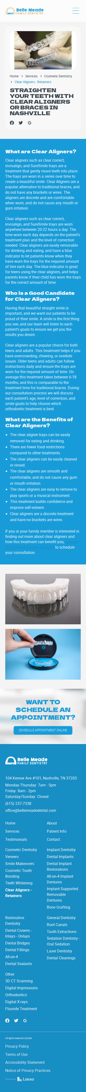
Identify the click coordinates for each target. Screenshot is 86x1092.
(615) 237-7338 (18, 803)
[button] (76, 11)
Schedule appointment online (43, 730)
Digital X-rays (16, 1001)
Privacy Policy (17, 1046)
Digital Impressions (21, 987)
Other (9, 974)
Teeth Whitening (18, 883)
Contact (53, 839)
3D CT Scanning (19, 981)
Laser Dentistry (59, 951)
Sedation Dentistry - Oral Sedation (63, 941)
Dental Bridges (17, 943)
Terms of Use (16, 1054)
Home (14, 76)
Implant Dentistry (61, 849)
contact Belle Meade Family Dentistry (41, 544)
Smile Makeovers (19, 863)
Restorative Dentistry (14, 920)
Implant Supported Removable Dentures (62, 894)
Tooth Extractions (61, 931)
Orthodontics (16, 994)
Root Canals (57, 924)
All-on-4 (11, 956)
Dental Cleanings (61, 958)
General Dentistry (61, 917)
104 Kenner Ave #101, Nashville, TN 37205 (41, 778)
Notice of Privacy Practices (27, 1070)
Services (31, 76)
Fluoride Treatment (21, 1008)
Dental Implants (60, 856)
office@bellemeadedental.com (30, 810)
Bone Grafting (58, 907)
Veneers (12, 856)
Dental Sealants (18, 963)
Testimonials (16, 839)
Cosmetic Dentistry (58, 76)
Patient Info (56, 831)
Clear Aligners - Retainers (18, 892)
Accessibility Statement (25, 1062)
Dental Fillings (17, 949)
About (52, 823)
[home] (24, 11)
